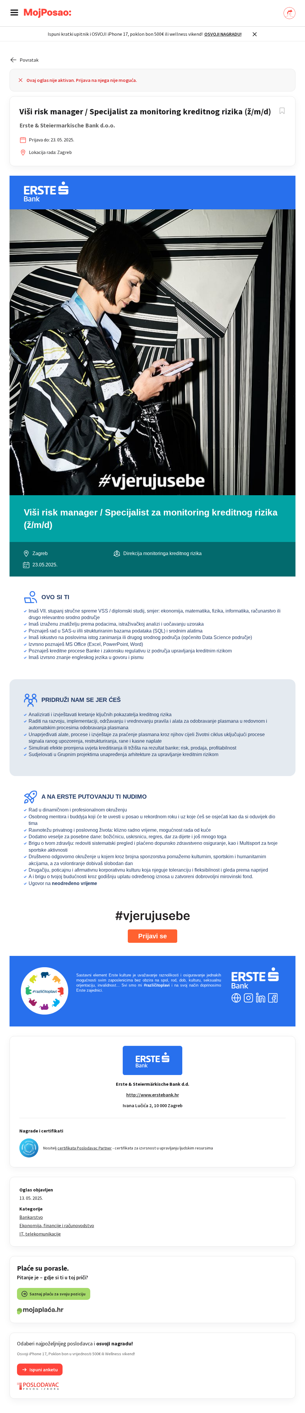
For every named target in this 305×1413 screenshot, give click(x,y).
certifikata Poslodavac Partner (84, 1148)
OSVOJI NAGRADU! (223, 34)
